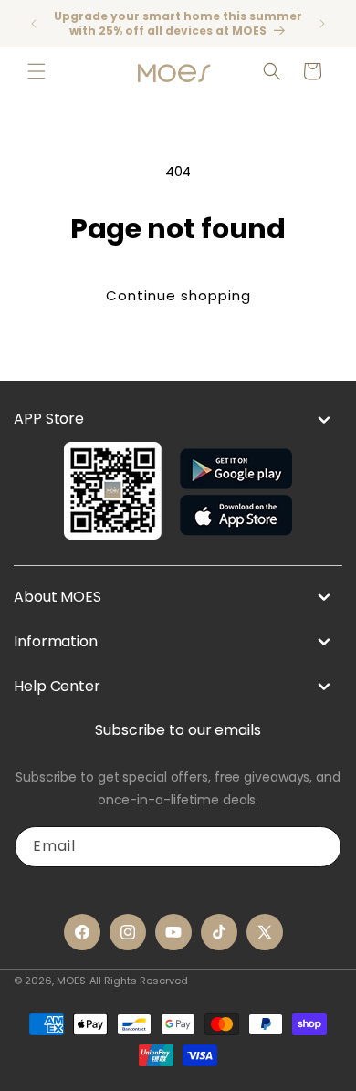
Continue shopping (178, 295)
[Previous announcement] (34, 24)
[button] (36, 71)
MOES (71, 980)
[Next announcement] (322, 24)
